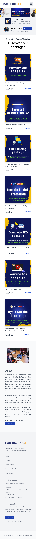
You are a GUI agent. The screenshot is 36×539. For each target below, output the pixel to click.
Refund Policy (9, 473)
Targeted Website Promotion (15, 125)
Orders (7, 460)
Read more (27, 89)
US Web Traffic (18, 19)
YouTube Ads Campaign (13, 289)
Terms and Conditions (12, 469)
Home (7, 456)
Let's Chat (27, 28)
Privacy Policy (9, 465)
